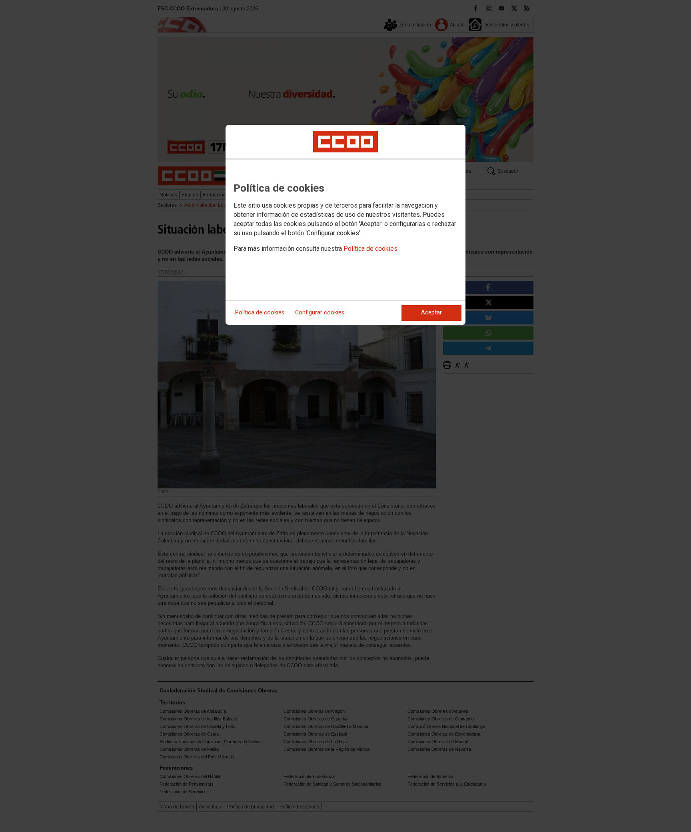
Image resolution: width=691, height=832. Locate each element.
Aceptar (431, 312)
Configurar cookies (319, 312)
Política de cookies (370, 248)
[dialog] (345, 225)
